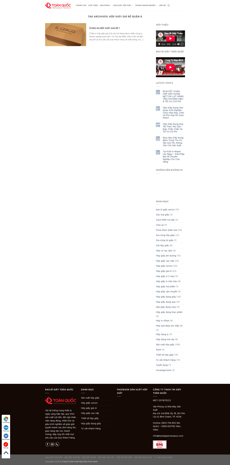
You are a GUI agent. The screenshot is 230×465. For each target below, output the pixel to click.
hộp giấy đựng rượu (166, 307)
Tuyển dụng (162, 365)
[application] (170, 38)
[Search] (169, 5)
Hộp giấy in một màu (166, 281)
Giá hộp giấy (162, 245)
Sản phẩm (105, 5)
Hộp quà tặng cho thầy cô (169, 325)
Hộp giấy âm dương (166, 255)
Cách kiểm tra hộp (165, 219)
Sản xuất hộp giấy (122, 5)
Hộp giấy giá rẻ (164, 271)
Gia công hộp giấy (165, 235)
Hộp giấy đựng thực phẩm (169, 312)
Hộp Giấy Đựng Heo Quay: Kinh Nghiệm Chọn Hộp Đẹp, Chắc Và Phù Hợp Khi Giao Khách (173, 112)
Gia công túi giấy (164, 240)
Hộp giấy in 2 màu (165, 276)
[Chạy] (159, 44)
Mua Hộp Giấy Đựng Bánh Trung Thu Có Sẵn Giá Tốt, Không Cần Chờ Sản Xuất (173, 141)
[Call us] (57, 444)
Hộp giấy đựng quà (165, 302)
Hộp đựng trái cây (165, 339)
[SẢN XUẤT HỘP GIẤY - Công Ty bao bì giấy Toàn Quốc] (58, 5)
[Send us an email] (52, 444)
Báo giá (6, 448)
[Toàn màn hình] (182, 44)
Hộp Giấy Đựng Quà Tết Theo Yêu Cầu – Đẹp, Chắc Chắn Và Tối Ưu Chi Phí (173, 128)
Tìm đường (6, 422)
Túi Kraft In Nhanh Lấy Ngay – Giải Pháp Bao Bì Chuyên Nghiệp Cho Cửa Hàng (173, 156)
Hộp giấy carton (164, 266)
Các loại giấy (162, 214)
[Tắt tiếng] (178, 44)
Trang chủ (81, 5)
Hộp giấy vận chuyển (166, 291)
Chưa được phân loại (166, 230)
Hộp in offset (162, 320)
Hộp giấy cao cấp (165, 260)
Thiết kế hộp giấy (165, 354)
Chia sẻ (159, 225)
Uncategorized (163, 370)
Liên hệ (162, 5)
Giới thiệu (93, 5)
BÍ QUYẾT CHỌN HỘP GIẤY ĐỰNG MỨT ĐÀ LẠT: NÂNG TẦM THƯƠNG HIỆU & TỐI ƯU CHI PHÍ (173, 96)
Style (158, 349)
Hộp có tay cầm (164, 250)
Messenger (6, 439)
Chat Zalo (6, 431)
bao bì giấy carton (165, 209)
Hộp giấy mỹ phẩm (165, 286)
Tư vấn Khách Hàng (166, 360)
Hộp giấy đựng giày (166, 296)
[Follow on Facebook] (47, 444)
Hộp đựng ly (162, 334)
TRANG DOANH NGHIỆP (145, 5)
